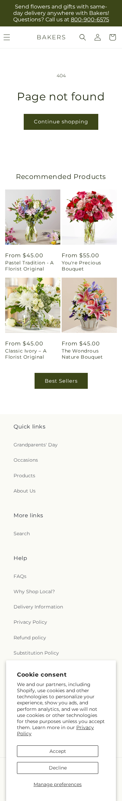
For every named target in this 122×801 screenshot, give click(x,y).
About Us (25, 491)
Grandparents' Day (36, 445)
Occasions (26, 460)
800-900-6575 (90, 19)
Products (24, 476)
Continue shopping (61, 121)
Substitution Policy (36, 653)
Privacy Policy (30, 622)
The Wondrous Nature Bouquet (82, 354)
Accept (57, 751)
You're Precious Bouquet (81, 266)
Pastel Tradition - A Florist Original (29, 266)
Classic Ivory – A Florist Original (25, 354)
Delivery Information (38, 607)
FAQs (20, 576)
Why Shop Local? (34, 591)
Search (22, 533)
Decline (58, 768)
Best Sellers (61, 381)
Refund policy (30, 638)
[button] (82, 37)
